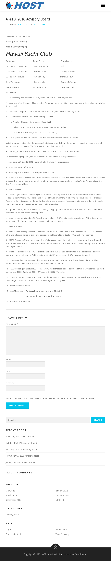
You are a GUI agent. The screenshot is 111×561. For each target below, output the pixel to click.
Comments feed (13, 534)
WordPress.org (62, 534)
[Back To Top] (55, 547)
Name (9, 359)
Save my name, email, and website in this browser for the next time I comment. (52, 398)
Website (10, 383)
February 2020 (62, 495)
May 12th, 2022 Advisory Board (20, 436)
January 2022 (62, 490)
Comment (12, 324)
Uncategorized (12, 514)
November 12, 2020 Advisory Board (22, 455)
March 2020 (11, 495)
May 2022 (10, 490)
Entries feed (61, 529)
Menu (102, 5)
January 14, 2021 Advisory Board (21, 462)
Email (10, 371)
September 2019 (13, 500)
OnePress (59, 554)
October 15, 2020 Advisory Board (21, 443)
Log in (8, 529)
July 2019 (60, 500)
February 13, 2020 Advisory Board (21, 449)
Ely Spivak (39, 24)
